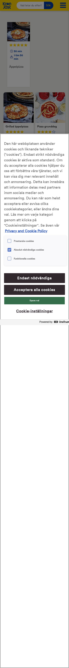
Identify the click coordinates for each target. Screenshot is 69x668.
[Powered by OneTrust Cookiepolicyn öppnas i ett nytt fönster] (53, 322)
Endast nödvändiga (34, 278)
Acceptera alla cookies (34, 289)
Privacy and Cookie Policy (26, 231)
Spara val (34, 300)
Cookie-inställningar (34, 311)
